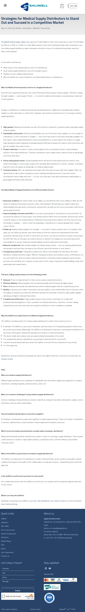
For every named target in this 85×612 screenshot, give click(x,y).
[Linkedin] (46, 568)
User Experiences (7, 552)
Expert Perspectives (8, 533)
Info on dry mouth (8, 530)
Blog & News (6, 541)
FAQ (2, 544)
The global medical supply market (13, 42)
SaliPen (4, 518)
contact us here (7, 359)
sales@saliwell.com (60, 528)
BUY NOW (5, 526)
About (3, 548)
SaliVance (4, 522)
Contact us (5, 556)
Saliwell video (49, 574)
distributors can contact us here (53, 500)
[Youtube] (50, 568)
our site (33, 500)
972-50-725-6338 (54, 537)
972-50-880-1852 (60, 534)
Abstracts (5, 537)
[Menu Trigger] (5, 5)
